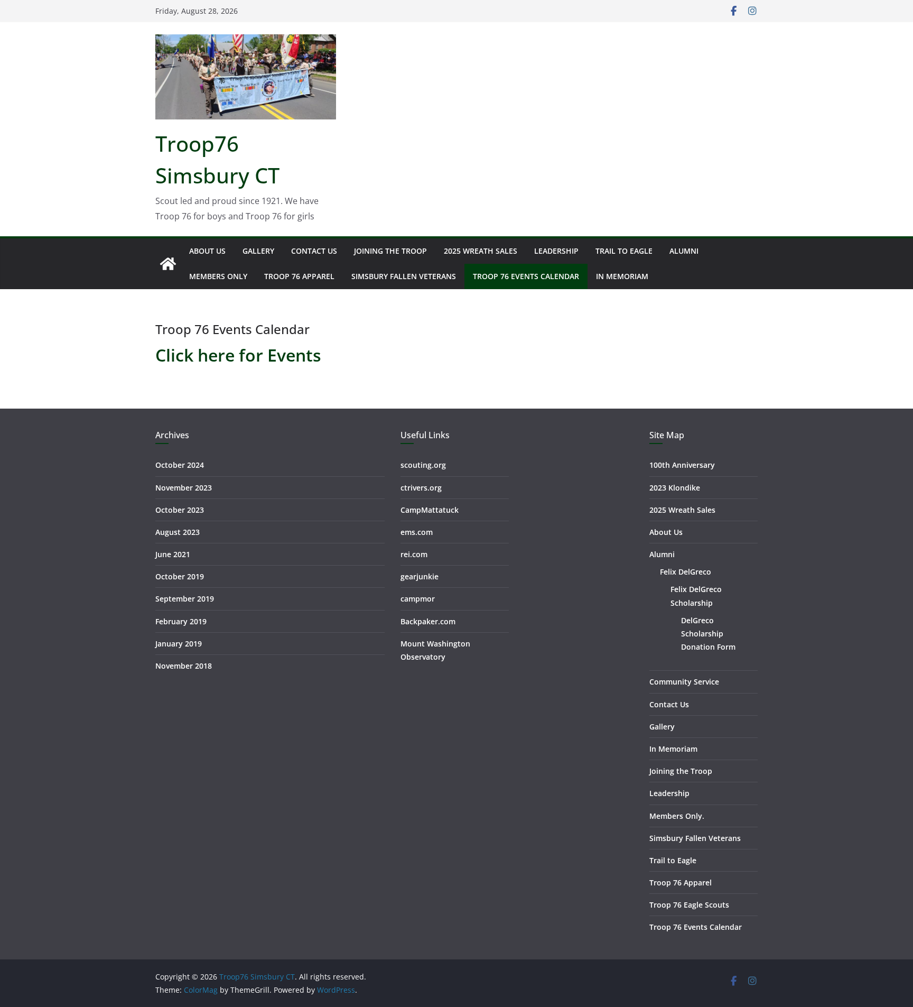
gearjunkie (419, 576)
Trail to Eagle (624, 251)
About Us (207, 251)
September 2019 (184, 599)
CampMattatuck (429, 510)
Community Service (684, 682)
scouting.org (423, 465)
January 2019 (178, 644)
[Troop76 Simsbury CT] (168, 263)
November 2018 (183, 666)
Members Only (218, 276)
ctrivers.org (421, 488)
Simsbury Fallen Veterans (403, 276)
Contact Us (314, 251)
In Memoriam (622, 276)
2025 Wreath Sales (480, 251)
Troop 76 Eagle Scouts (689, 905)
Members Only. (676, 816)
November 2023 (183, 488)
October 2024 (179, 465)
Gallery (258, 251)
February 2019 (181, 621)
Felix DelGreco (685, 572)
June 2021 (172, 554)
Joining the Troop (390, 251)
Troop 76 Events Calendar (526, 276)
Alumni (683, 251)
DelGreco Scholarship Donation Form (708, 633)
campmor (417, 599)
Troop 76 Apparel (299, 276)
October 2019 (179, 576)
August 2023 (177, 532)
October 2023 (179, 510)
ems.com (416, 532)
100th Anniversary (682, 465)
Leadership (556, 251)
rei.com (413, 554)
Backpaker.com (427, 621)
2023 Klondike (674, 488)
